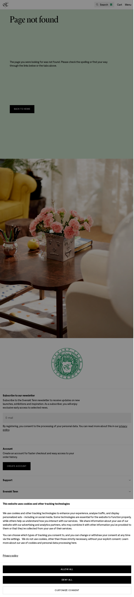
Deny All (67, 579)
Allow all (67, 569)
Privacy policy (10, 555)
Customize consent (67, 590)
